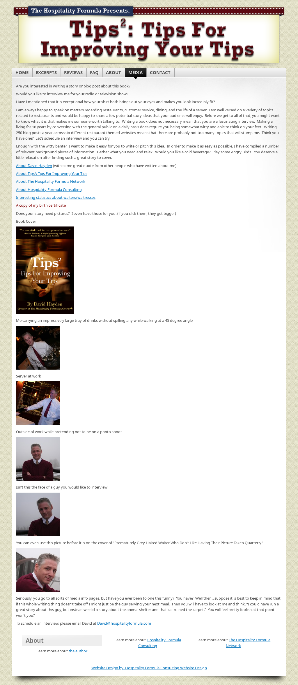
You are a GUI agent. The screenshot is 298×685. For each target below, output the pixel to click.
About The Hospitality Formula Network (50, 181)
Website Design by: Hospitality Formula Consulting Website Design (149, 667)
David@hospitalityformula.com (124, 623)
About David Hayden (34, 165)
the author (77, 651)
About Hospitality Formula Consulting (49, 189)
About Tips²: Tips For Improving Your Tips (51, 173)
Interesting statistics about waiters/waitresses (55, 197)
